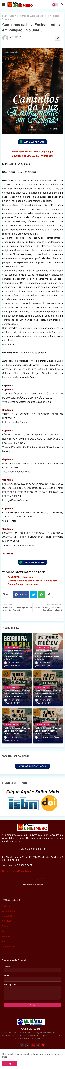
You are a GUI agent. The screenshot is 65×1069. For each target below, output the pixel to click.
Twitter (33, 594)
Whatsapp (41, 594)
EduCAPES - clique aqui (20, 577)
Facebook (23, 594)
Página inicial (8, 16)
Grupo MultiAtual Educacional (45, 879)
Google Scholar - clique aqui (23, 584)
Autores (5, 941)
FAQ (4, 931)
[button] (62, 5)
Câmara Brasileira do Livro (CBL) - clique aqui (32, 580)
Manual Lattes (8, 946)
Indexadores (8, 936)
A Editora (6, 906)
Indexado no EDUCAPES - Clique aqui (32, 151)
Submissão (7, 921)
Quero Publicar (9, 911)
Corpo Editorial (9, 916)
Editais (5, 926)
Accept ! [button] (9, 1063)
